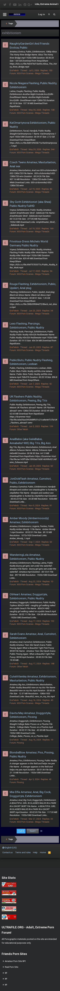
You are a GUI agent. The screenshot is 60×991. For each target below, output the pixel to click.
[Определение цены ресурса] (9, 886)
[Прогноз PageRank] (9, 902)
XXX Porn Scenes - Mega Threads (33, 73)
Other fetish (22, 429)
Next (32, 831)
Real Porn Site (11, 967)
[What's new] (49, 14)
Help (35, 852)
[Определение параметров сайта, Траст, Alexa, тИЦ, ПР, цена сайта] (9, 910)
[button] (5, 14)
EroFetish (14, 70)
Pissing (20, 742)
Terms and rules (23, 852)
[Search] (54, 14)
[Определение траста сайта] (9, 894)
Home (43, 852)
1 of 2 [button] (21, 831)
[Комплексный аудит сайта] (9, 919)
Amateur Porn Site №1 (15, 961)
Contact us (7, 852)
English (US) (10, 847)
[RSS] (49, 852)
